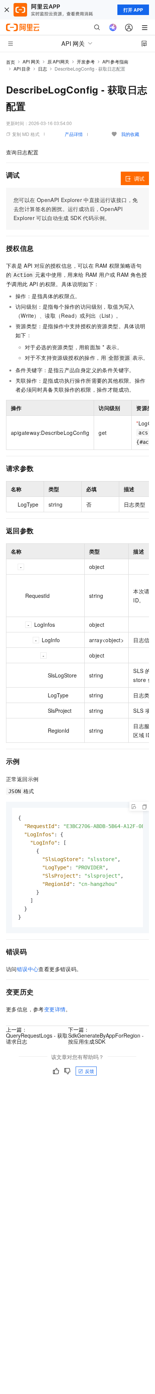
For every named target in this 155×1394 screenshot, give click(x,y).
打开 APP (133, 9)
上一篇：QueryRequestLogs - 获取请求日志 (37, 1035)
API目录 (22, 68)
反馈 (89, 1071)
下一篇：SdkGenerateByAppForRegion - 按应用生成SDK (106, 1035)
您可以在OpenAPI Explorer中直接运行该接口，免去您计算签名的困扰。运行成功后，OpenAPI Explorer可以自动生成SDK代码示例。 (76, 209)
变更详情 (55, 1009)
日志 (42, 68)
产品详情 (74, 134)
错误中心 (28, 969)
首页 (10, 62)
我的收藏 (130, 134)
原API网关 (58, 61)
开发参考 (86, 61)
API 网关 (31, 61)
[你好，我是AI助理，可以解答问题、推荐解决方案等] (113, 27)
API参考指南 (115, 61)
